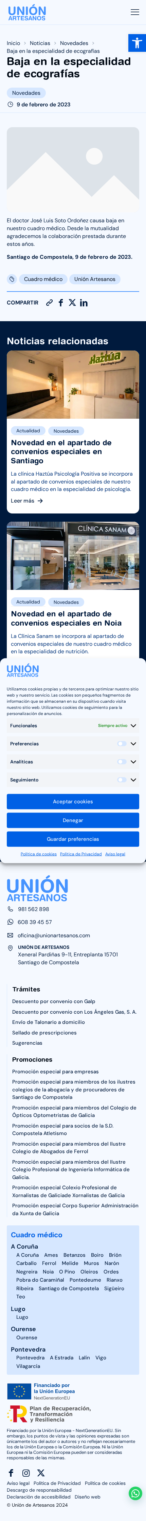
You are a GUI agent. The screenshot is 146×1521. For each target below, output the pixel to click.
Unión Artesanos (94, 279)
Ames (51, 1255)
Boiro (97, 1255)
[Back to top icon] (136, 1477)
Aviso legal (115, 853)
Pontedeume (85, 1280)
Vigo (100, 1357)
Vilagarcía (28, 1366)
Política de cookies (39, 853)
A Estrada (61, 1357)
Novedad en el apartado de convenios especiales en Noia (66, 618)
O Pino (67, 1271)
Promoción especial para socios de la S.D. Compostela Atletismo (62, 1129)
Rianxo (115, 1280)
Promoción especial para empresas (55, 1071)
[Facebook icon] (11, 1473)
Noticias (40, 43)
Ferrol (49, 1263)
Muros (91, 1263)
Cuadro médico (43, 279)
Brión (115, 1255)
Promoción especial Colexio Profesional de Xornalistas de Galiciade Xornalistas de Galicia (68, 1191)
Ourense (23, 1329)
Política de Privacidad (81, 853)
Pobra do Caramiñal (40, 1280)
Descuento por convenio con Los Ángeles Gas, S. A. (74, 1012)
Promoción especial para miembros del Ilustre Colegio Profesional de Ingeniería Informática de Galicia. (71, 1170)
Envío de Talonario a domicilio (48, 1022)
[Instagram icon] (26, 1473)
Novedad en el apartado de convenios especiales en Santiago (61, 451)
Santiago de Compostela (69, 1288)
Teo (20, 1296)
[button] (137, 43)
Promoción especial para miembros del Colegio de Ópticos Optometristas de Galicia (74, 1111)
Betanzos (74, 1255)
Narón (112, 1263)
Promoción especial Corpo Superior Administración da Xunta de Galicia (75, 1209)
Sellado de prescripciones (44, 1032)
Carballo (26, 1263)
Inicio (13, 43)
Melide (70, 1263)
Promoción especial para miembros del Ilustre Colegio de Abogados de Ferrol (69, 1147)
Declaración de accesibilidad (39, 1496)
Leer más (22, 501)
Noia (48, 1271)
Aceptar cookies (73, 801)
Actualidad (28, 431)
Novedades (74, 43)
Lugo (18, 1309)
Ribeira (24, 1288)
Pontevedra (28, 1349)
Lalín (84, 1357)
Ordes (111, 1271)
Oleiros (89, 1271)
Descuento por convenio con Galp (53, 1001)
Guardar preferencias (73, 839)
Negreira (26, 1271)
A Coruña (24, 1246)
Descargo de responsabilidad (39, 1490)
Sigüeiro (114, 1288)
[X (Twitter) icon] (41, 1473)
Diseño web (88, 1496)
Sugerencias (27, 1043)
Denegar (73, 820)
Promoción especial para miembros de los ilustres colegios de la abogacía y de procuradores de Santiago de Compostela (73, 1089)
